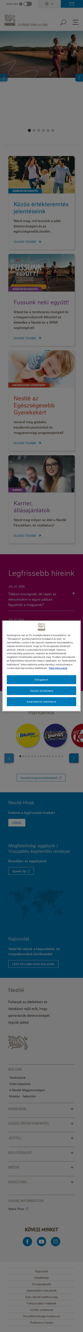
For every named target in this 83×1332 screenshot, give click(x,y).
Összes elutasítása (41, 690)
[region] (41, 666)
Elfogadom (41, 679)
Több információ (58, 667)
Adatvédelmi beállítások (41, 701)
